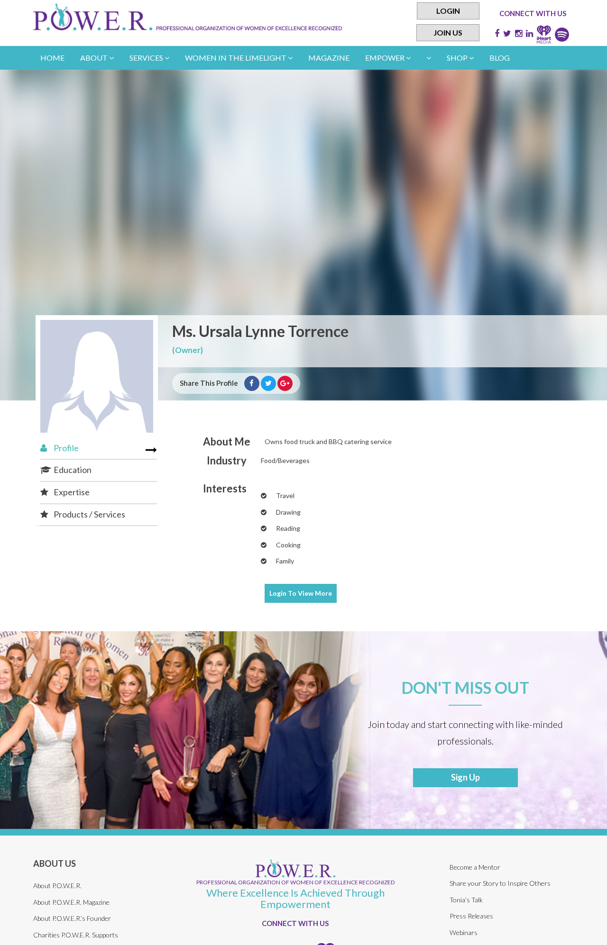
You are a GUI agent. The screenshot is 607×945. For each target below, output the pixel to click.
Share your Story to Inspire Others (500, 883)
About (94, 57)
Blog (499, 57)
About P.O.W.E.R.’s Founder (72, 918)
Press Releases (471, 916)
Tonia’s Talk (466, 900)
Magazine (328, 57)
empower (385, 57)
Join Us (447, 32)
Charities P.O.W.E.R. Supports (75, 935)
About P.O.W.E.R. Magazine (71, 902)
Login (448, 10)
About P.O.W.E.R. (57, 885)
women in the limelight (236, 57)
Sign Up (465, 777)
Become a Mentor (475, 867)
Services (147, 57)
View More (300, 593)
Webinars (464, 932)
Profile (65, 448)
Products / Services (88, 514)
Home (52, 57)
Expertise (71, 492)
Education (72, 469)
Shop (458, 57)
